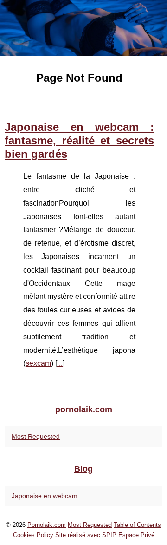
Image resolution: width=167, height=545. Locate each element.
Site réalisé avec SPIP (85, 535)
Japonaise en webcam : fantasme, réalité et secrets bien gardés (79, 140)
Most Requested (36, 436)
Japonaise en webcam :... (49, 496)
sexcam (38, 363)
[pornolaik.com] (83, 28)
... (60, 363)
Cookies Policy (33, 535)
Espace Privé (136, 535)
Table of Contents (137, 524)
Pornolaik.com (46, 524)
